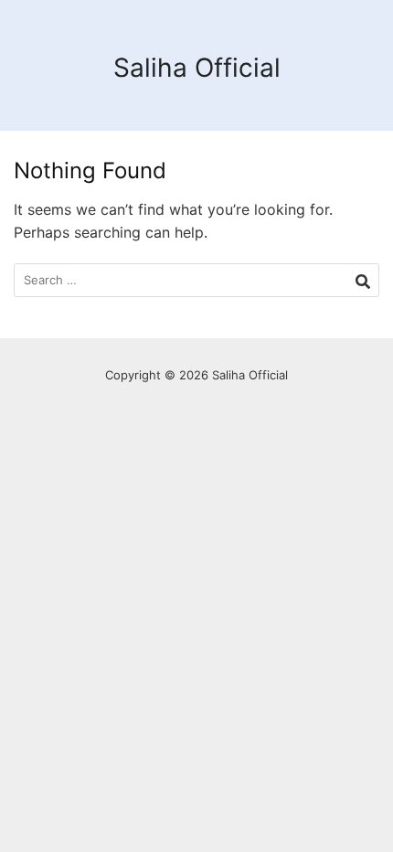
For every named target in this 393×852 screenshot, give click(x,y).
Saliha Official (197, 67)
